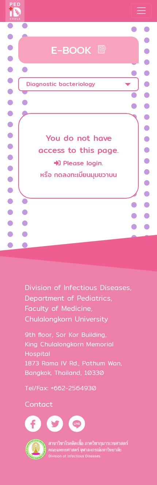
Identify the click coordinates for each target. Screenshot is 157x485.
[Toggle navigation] (141, 10)
